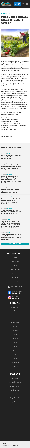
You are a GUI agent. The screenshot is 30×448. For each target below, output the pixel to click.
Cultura (15, 311)
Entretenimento (15, 323)
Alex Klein (15, 378)
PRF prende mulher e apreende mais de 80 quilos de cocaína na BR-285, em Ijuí (11, 156)
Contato (15, 281)
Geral (15, 334)
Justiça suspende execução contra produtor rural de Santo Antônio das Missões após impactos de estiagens (11, 167)
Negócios (15, 338)
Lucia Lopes (15, 390)
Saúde (15, 358)
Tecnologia (15, 362)
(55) (16, 286)
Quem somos (15, 262)
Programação (15, 269)
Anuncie (15, 277)
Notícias (15, 273)
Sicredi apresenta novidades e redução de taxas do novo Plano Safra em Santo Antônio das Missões (11, 237)
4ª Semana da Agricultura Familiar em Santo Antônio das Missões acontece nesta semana (11, 212)
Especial (15, 327)
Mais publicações (15, 244)
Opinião (15, 342)
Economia (15, 315)
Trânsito (15, 366)
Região (15, 354)
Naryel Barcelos (15, 398)
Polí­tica (15, 350)
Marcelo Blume (15, 394)
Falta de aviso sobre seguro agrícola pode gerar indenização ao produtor (10, 190)
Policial (15, 346)
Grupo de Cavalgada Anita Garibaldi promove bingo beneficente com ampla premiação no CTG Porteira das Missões (11, 179)
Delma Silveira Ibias (15, 382)
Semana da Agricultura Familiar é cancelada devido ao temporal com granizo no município (11, 201)
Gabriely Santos (15, 386)
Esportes (15, 331)
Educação (15, 319)
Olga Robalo (15, 402)
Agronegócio (15, 307)
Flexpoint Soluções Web (28, 444)
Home (15, 258)
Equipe (15, 266)
